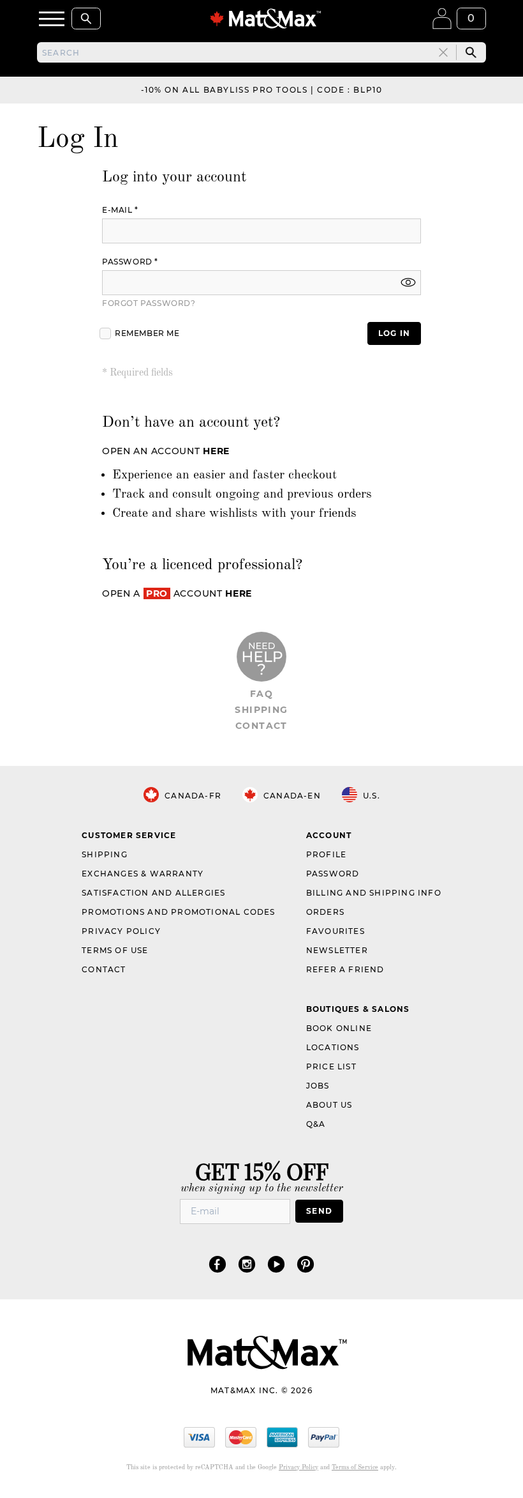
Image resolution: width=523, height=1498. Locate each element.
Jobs (318, 1085)
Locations (333, 1047)
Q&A (316, 1124)
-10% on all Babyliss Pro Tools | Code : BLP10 (262, 90)
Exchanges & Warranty (142, 873)
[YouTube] (276, 1264)
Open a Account (177, 593)
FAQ (261, 693)
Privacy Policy (121, 931)
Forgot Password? (149, 303)
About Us (329, 1105)
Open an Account (166, 451)
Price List (331, 1066)
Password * (130, 261)
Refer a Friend (345, 969)
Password (333, 873)
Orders (325, 912)
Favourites (335, 931)
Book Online (339, 1028)
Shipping (261, 709)
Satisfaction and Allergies (153, 893)
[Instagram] (246, 1264)
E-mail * (120, 210)
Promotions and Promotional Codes (178, 912)
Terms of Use (115, 950)
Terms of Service (355, 1467)
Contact (261, 725)
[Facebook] (217, 1264)
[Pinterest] (305, 1264)
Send (319, 1211)
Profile (326, 854)
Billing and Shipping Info (373, 893)
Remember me (147, 333)
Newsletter (337, 950)
